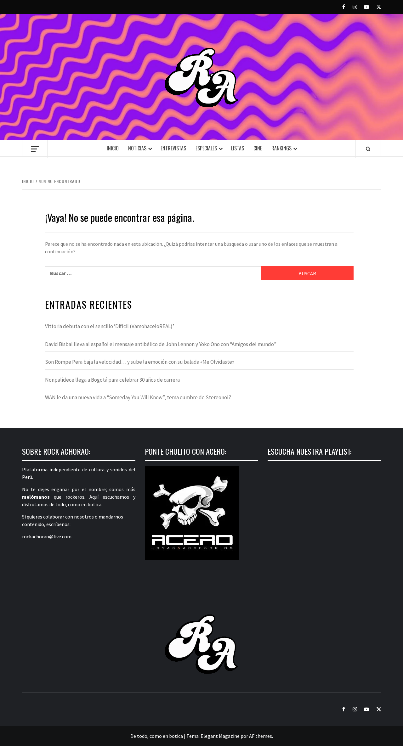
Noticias (137, 148)
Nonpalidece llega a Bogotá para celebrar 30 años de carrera (112, 379)
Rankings (281, 148)
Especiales (206, 148)
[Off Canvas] (34, 149)
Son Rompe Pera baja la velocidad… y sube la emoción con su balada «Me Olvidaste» (139, 361)
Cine (257, 148)
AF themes (260, 736)
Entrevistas (173, 148)
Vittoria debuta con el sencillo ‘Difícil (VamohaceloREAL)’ (109, 326)
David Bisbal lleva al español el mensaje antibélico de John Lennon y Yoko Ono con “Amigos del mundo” (160, 344)
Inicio (113, 148)
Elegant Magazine (220, 736)
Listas (237, 148)
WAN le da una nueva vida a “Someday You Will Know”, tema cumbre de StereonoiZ (138, 397)
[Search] (368, 149)
